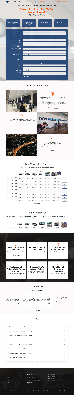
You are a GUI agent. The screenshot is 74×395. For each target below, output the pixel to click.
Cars (34, 5)
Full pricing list (37, 203)
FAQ (37, 5)
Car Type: (19, 59)
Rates (29, 5)
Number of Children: (17, 54)
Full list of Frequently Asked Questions (37, 363)
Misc (55, 5)
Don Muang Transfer (16, 390)
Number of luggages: (17, 56)
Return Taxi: (45, 63)
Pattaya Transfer (31, 375)
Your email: (19, 67)
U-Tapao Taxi (30, 382)
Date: (20, 40)
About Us (24, 5)
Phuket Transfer (31, 374)
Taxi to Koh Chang (31, 377)
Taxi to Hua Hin (31, 379)
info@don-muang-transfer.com (50, 143)
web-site (59, 143)
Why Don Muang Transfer (46, 5)
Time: (20, 42)
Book (19, 5)
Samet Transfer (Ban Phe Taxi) (34, 380)
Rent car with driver (11, 379)
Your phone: (18, 70)
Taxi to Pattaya (31, 383)
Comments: (19, 72)
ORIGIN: (20, 31)
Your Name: (19, 65)
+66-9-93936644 (52, 142)
